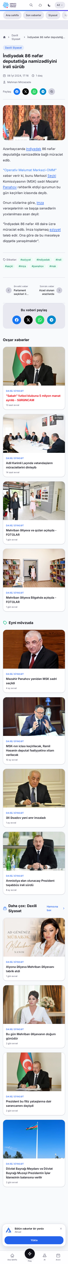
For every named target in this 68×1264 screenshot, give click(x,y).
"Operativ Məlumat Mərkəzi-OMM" (30, 170)
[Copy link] (51, 91)
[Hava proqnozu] (40, 5)
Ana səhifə (12, 15)
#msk (53, 266)
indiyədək (33, 149)
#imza (22, 266)
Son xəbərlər (33, 15)
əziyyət (55, 229)
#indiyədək (43, 259)
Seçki (52, 176)
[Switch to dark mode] (49, 5)
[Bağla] (61, 1229)
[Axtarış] (31, 5)
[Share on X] (25, 91)
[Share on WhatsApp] (34, 91)
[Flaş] (30, 1254)
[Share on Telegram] (43, 91)
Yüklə (34, 1240)
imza (40, 203)
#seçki (9, 266)
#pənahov (38, 266)
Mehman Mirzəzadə (19, 82)
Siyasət (52, 15)
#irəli (58, 259)
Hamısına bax (52, 908)
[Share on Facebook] (17, 91)
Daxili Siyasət (13, 47)
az (58, 5)
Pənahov (10, 187)
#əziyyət (25, 259)
